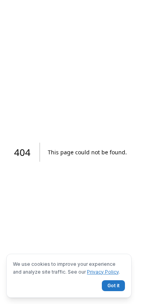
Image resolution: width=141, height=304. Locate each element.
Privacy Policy (103, 272)
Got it (113, 285)
